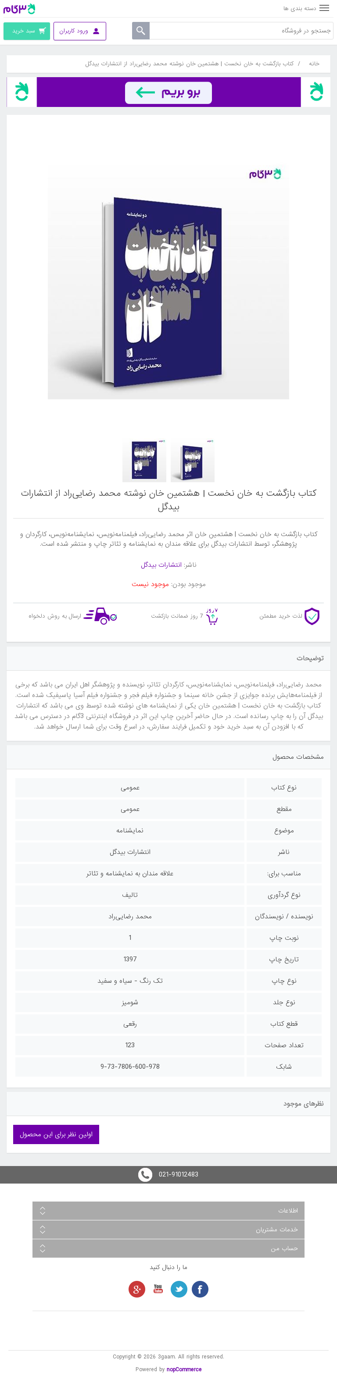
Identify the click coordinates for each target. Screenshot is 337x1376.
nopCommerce (184, 1369)
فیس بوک (200, 1289)
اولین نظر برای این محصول (56, 1134)
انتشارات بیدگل (161, 565)
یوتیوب (158, 1289)
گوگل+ (137, 1289)
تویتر (179, 1289)
